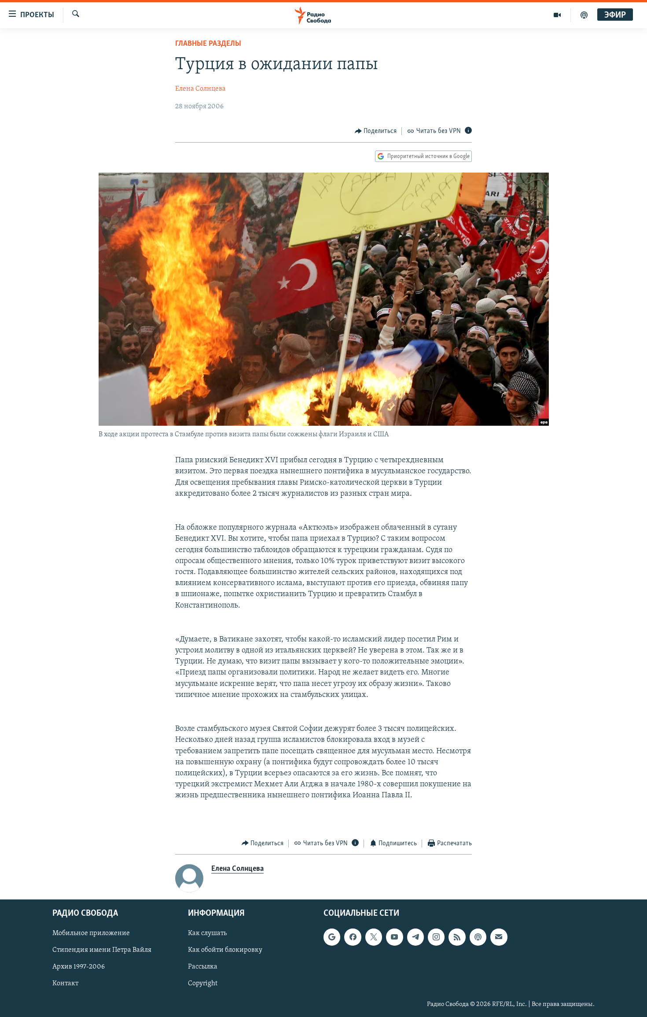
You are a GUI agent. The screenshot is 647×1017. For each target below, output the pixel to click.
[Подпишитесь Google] (332, 937)
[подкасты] (584, 15)
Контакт (65, 984)
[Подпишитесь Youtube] (394, 937)
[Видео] (557, 15)
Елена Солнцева (200, 88)
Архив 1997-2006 (78, 967)
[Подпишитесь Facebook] (352, 937)
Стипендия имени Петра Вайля (101, 950)
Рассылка (202, 967)
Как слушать (207, 933)
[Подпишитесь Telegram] (415, 937)
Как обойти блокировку (225, 950)
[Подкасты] (478, 937)
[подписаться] (498, 937)
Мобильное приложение (91, 933)
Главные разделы (208, 44)
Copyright (202, 984)
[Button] (376, 131)
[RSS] (456, 937)
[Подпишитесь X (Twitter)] (373, 937)
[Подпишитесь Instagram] (436, 937)
